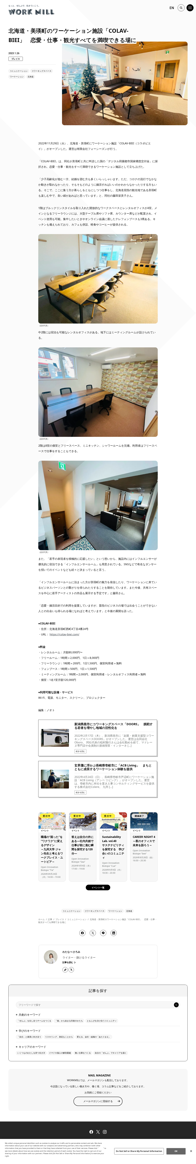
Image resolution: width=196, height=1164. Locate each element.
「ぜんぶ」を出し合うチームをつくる (34, 1020)
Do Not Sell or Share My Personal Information (139, 1151)
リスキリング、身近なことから (59, 1036)
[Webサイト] (65, 969)
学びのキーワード (30, 1031)
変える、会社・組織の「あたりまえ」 (94, 1036)
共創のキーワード (30, 1014)
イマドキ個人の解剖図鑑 (60, 1052)
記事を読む (68, 962)
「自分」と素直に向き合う (29, 1036)
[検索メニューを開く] (181, 7)
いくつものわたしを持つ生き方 (31, 1052)
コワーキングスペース (41, 71)
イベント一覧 (98, 887)
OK (176, 1151)
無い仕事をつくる (83, 1052)
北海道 (31, 76)
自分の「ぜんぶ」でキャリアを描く (111, 1052)
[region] (98, 1151)
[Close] (191, 1151)
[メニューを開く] (190, 7)
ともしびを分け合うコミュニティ (102, 1020)
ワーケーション (17, 76)
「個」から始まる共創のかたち (69, 1020)
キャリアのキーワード (32, 1047)
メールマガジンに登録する (98, 1101)
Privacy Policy (11, 1158)
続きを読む (80, 751)
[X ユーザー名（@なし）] (71, 969)
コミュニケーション (19, 71)
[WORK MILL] (31, 12)
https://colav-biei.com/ (64, 634)
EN (172, 8)
